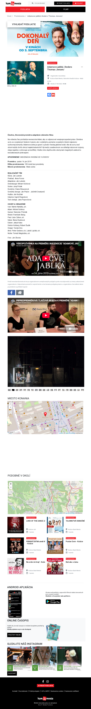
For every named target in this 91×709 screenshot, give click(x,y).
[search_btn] (32, 3)
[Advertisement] (46, 113)
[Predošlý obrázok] (13, 377)
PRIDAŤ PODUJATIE (64, 3)
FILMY (65, 9)
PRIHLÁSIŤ (79, 3)
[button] (12, 39)
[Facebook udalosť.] (12, 293)
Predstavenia (19, 16)
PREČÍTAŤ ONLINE (14, 660)
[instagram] (47, 707)
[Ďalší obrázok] (78, 377)
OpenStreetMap (70, 458)
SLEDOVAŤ (12, 699)
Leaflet (61, 458)
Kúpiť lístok (52, 88)
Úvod (9, 16)
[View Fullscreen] (10, 437)
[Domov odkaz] (20, 293)
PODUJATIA (25, 9)
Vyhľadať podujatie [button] (24, 24)
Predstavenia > (52, 63)
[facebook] (43, 707)
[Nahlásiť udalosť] (82, 67)
